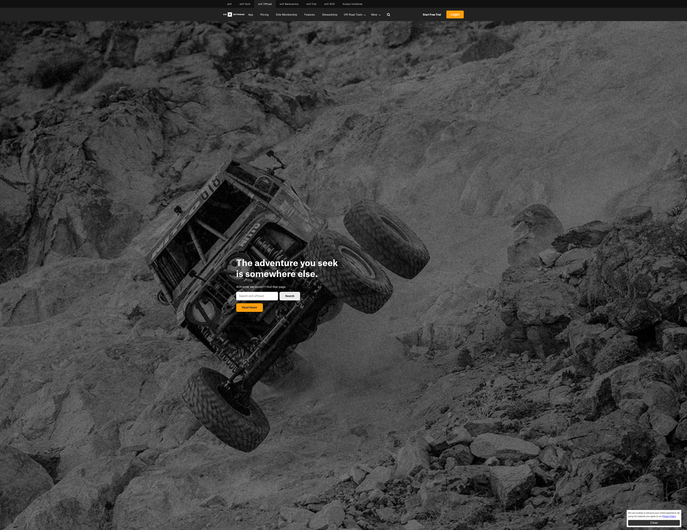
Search (289, 296)
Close (654, 522)
